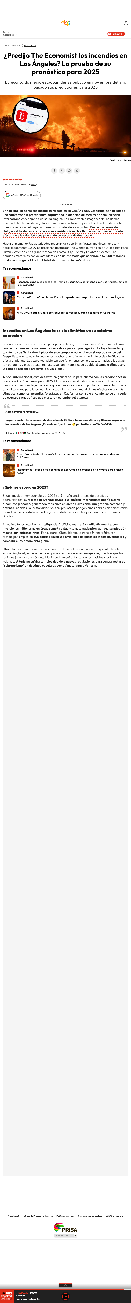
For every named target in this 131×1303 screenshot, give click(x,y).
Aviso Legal (13, 1216)
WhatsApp (69, 171)
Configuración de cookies (90, 1216)
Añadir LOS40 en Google (24, 195)
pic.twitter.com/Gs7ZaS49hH (95, 424)
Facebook (54, 171)
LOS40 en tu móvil (114, 1216)
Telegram (77, 171)
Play (65, 1296)
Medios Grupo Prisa (65, 1236)
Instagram (58, 1193)
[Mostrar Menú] (5, 23)
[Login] (126, 23)
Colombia (8, 34)
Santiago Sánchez (12, 179)
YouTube (65, 1193)
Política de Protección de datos (38, 1216)
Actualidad (30, 45)
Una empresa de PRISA (65, 1227)
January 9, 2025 (55, 433)
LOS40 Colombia (65, 22)
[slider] (65, 1289)
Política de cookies (65, 1216)
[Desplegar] (65, 1285)
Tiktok (52, 1193)
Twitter (62, 171)
